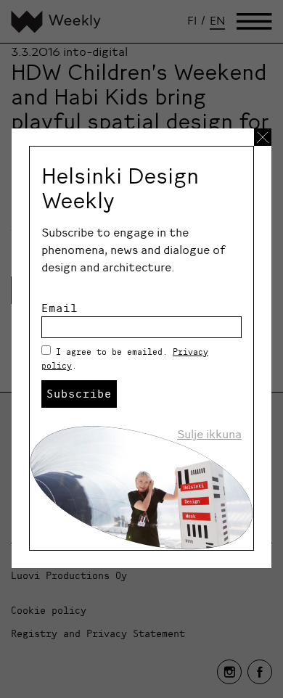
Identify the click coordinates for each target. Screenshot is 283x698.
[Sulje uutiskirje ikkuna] (262, 137)
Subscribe (79, 393)
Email (59, 307)
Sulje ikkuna (209, 434)
